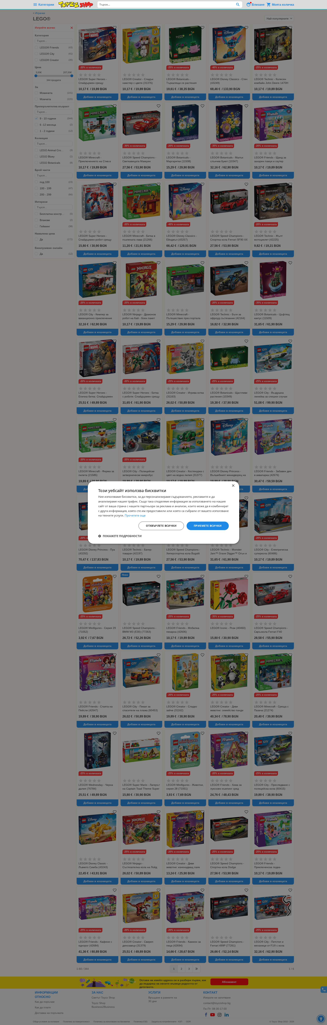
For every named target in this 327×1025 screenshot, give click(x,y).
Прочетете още (135, 515)
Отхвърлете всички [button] (161, 525)
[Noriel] (75, 4)
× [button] (233, 485)
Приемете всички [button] (208, 525)
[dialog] (163, 512)
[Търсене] (237, 4)
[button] (120, 536)
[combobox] (169, 4)
